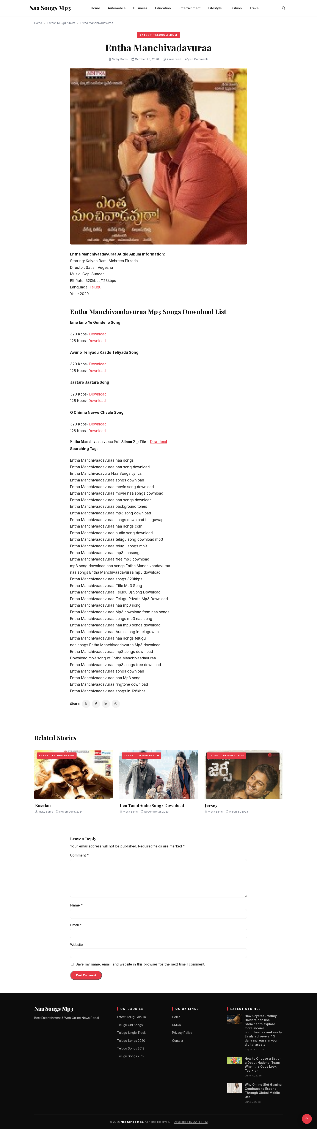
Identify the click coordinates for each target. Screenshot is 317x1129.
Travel (254, 8)
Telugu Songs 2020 (131, 1040)
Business (140, 8)
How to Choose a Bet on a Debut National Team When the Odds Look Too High (263, 1065)
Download (98, 334)
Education (163, 8)
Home (95, 8)
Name (76, 905)
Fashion (235, 8)
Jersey (211, 805)
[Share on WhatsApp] (116, 704)
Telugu (95, 287)
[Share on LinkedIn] (106, 704)
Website (76, 944)
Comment (79, 855)
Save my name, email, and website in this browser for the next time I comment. (140, 964)
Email (76, 925)
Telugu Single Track (131, 1032)
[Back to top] (307, 1119)
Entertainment (190, 8)
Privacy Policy (182, 1032)
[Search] (283, 8)
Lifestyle (215, 8)
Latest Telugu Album (61, 23)
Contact (177, 1040)
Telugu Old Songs (130, 1025)
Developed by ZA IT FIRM (191, 1121)
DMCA (176, 1025)
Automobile (117, 8)
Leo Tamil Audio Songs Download (152, 805)
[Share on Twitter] (86, 704)
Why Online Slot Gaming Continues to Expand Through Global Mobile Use (263, 1091)
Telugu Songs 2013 (130, 1048)
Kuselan (43, 805)
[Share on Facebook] (96, 704)
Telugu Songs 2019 (130, 1056)
